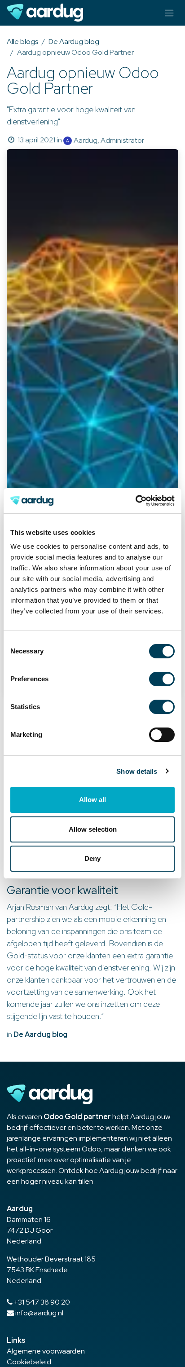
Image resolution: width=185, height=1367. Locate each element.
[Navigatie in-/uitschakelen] (169, 13)
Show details (136, 771)
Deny (92, 858)
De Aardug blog (73, 41)
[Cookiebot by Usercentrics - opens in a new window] (135, 501)
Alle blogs (22, 41)
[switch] (162, 679)
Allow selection (93, 829)
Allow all (92, 799)
